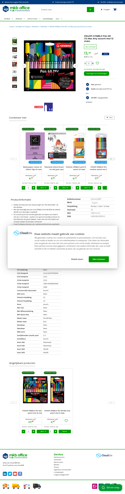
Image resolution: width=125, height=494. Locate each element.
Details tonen (77, 259)
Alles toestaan (99, 259)
